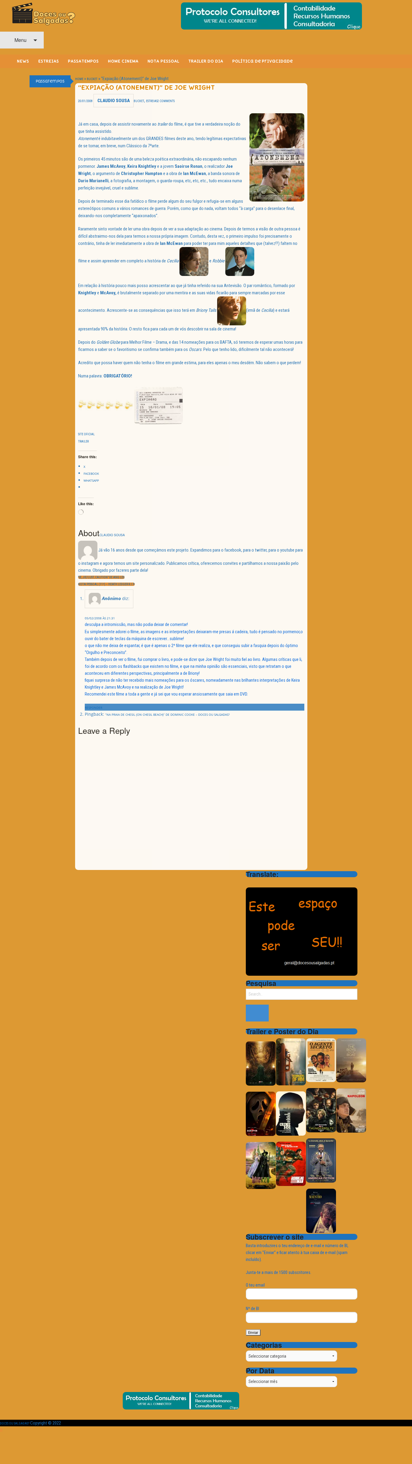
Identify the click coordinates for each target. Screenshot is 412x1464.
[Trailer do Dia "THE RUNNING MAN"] (291, 1163)
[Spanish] (273, 883)
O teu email (255, 1285)
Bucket (92, 79)
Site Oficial (86, 434)
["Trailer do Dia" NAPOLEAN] (351, 1110)
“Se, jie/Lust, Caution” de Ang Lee (101, 577)
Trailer (83, 441)
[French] (265, 883)
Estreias (151, 101)
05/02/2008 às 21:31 (100, 618)
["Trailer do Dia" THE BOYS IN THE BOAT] (351, 1060)
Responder (93, 707)
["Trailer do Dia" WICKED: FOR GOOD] (261, 1165)
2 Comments (166, 101)
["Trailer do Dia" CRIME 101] (291, 1113)
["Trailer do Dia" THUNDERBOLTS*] (321, 1110)
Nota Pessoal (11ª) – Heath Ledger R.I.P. (106, 584)
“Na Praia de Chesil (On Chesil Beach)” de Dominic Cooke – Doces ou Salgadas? (167, 714)
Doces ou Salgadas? (14, 1423)
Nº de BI (252, 1308)
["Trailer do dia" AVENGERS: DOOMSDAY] (261, 1063)
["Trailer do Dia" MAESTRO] (321, 1210)
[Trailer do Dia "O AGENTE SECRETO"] (321, 1060)
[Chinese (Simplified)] (249, 883)
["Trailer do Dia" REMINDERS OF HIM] (291, 1061)
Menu (20, 39)
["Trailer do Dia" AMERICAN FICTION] (321, 1160)
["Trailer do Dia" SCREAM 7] (261, 1113)
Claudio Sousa (113, 100)
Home (79, 79)
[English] (257, 883)
